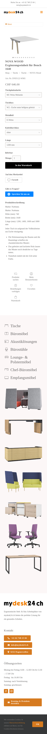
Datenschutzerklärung (17, 723)
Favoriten (31, 289)
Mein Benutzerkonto (31, 278)
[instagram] (11, 691)
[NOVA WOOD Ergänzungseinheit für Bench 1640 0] (23, 44)
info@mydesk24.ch (23, 5)
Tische (15, 73)
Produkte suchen (15, 278)
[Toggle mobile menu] (41, 12)
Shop (7, 73)
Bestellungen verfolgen (15, 290)
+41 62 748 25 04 (27, 2)
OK (37, 724)
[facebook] (6, 691)
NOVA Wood (35, 73)
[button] (13, 179)
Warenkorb (15, 300)
